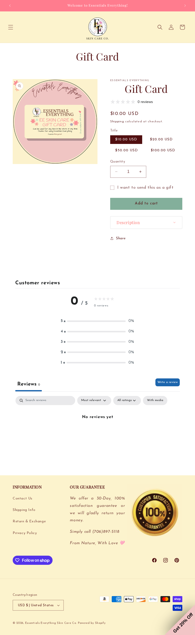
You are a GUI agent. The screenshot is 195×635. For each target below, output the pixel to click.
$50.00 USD (126, 150)
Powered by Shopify (92, 623)
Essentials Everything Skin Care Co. (51, 623)
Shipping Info (24, 510)
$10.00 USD (126, 139)
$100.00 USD (163, 150)
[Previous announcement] (9, 5)
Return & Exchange (29, 521)
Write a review (167, 382)
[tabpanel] (97, 434)
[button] (10, 27)
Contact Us (22, 498)
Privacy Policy (25, 533)
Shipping (117, 121)
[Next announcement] (185, 5)
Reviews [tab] (28, 384)
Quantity (117, 161)
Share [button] (121, 238)
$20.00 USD (161, 139)
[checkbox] (155, 400)
